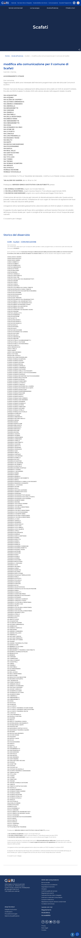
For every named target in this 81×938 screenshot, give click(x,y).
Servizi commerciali (16, 8)
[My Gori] (78, 2)
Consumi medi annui (47, 899)
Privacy (43, 926)
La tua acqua (34, 8)
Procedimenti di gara (11, 914)
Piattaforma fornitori (11, 909)
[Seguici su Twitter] (46, 921)
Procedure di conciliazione (49, 884)
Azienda (13, 3)
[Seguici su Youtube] (50, 921)
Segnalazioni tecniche (48, 887)
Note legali (44, 928)
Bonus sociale (45, 882)
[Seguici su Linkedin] (58, 921)
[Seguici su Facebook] (43, 921)
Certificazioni (8, 911)
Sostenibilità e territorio (40, 3)
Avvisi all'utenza (52, 8)
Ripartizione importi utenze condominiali (53, 901)
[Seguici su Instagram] (54, 921)
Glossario (44, 889)
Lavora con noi (46, 907)
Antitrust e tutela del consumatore (51, 897)
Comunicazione (53, 3)
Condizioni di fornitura (47, 904)
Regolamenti (46, 910)
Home (7, 56)
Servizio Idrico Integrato (24, 3)
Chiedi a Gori (70, 8)
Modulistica (45, 913)
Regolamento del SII (47, 893)
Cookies (43, 930)
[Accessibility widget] (72, 935)
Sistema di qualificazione (12, 916)
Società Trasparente (65, 3)
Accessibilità (45, 915)
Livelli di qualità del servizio (49, 891)
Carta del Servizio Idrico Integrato (51, 895)
